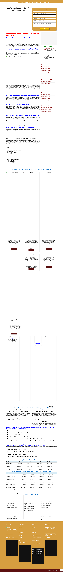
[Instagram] (56, 2)
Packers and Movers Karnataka (24, 559)
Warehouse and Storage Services (36, 537)
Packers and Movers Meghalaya (37, 549)
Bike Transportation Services (36, 535)
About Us (20, 527)
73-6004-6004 (53, 0)
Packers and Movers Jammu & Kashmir (24, 554)
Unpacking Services (35, 529)
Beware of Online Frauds (25, 2)
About (42, 570)
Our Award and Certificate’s (37, 2)
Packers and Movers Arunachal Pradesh (11, 544)
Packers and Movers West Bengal (50, 554)
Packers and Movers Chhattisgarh (12, 552)
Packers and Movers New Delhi (11, 554)
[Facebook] (53, 2)
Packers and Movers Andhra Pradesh (11, 541)
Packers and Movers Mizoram (37, 557)
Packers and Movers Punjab (49, 541)
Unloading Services (34, 532)
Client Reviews (21, 529)
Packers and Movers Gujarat (24, 546)
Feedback (49, 570)
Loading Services (34, 530)
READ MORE (14, 333)
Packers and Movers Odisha (36, 555)
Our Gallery (20, 530)
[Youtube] (54, 2)
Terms (45, 570)
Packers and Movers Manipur (36, 553)
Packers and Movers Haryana (11, 550)
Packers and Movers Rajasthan (50, 543)
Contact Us (20, 535)
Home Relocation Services (35, 540)
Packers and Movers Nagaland (37, 559)
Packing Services (34, 527)
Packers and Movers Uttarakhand (50, 552)
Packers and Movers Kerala (24, 561)
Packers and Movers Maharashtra (37, 551)
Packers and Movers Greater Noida (37, 563)
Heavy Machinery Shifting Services (37, 543)
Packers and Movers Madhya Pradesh (24, 557)
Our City (20, 540)
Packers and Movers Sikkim (36, 561)
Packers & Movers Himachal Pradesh (24, 551)
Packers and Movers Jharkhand (24, 548)
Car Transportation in (18, 411)
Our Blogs (20, 537)
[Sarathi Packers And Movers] (10, 3)
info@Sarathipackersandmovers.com (41, 0)
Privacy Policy (21, 532)
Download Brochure (47, 2)
